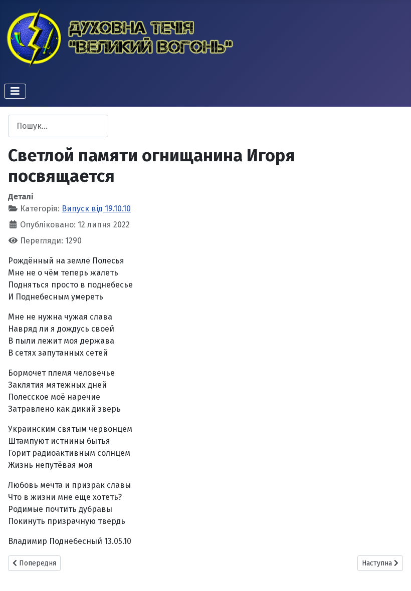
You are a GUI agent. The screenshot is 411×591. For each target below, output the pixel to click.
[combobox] (58, 126)
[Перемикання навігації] (15, 91)
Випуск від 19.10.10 (96, 208)
